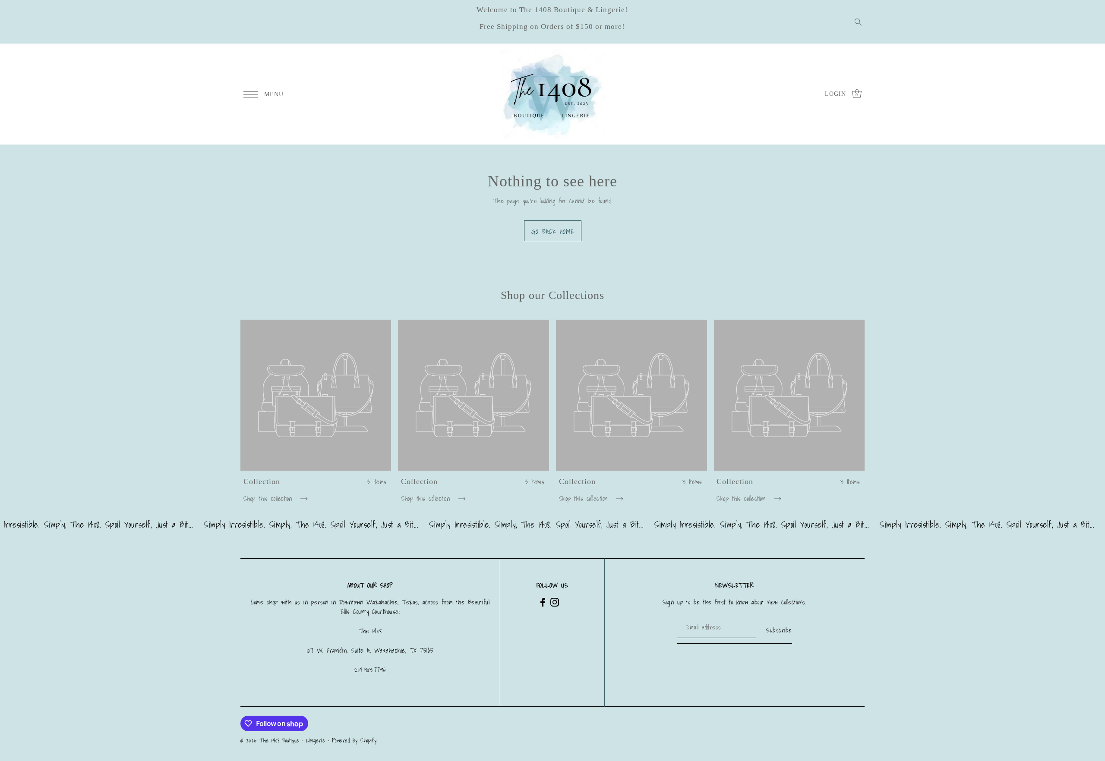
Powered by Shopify (354, 740)
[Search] (858, 22)
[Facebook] (542, 602)
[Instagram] (554, 602)
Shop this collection (269, 498)
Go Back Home (552, 231)
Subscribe (779, 630)
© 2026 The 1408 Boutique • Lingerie (282, 740)
